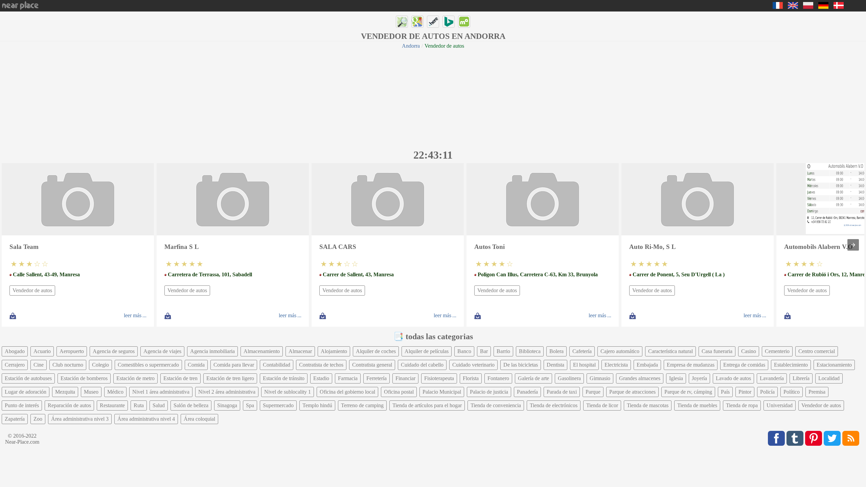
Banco (464, 351)
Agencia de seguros (114, 351)
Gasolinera (569, 378)
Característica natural (670, 351)
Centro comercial (816, 351)
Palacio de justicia (489, 392)
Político (791, 392)
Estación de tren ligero (230, 378)
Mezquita (65, 392)
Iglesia (676, 378)
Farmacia (348, 378)
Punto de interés (22, 405)
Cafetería (582, 351)
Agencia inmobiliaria (212, 351)
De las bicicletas (520, 365)
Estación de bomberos (84, 378)
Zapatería (15, 419)
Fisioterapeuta (439, 378)
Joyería (699, 378)
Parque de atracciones (632, 392)
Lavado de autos (733, 378)
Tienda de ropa (742, 405)
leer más (132, 315)
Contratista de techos (321, 365)
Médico (115, 392)
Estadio (321, 378)
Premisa (816, 392)
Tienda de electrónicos (553, 405)
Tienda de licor (602, 405)
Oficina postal (399, 392)
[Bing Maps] (448, 22)
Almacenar (300, 351)
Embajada (647, 365)
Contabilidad (276, 365)
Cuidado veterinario (473, 365)
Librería (801, 378)
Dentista (555, 365)
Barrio (503, 351)
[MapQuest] (464, 22)
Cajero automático (619, 351)
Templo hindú (317, 405)
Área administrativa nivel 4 (146, 419)
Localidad (829, 378)
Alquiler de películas (427, 351)
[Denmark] (839, 7)
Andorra (411, 46)
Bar (484, 351)
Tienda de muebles (697, 405)
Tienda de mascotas (647, 405)
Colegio (100, 365)
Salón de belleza (191, 405)
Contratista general (372, 365)
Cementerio (777, 351)
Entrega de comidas (744, 365)
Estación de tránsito (283, 378)
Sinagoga (227, 405)
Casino (748, 351)
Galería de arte (533, 378)
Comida (196, 365)
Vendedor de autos (32, 290)
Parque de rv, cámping (688, 392)
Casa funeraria (717, 351)
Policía (767, 392)
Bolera (556, 351)
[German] (823, 7)
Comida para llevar (233, 365)
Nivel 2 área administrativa (226, 392)
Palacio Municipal (442, 392)
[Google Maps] (417, 22)
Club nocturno (67, 365)
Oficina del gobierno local (347, 392)
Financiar (405, 378)
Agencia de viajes (162, 351)
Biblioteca (530, 351)
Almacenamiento (262, 351)
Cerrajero (15, 365)
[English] (793, 7)
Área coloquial (199, 419)
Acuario (42, 351)
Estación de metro (135, 378)
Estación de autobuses (28, 378)
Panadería (527, 392)
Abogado (15, 351)
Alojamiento (334, 351)
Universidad (780, 405)
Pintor (744, 392)
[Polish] (808, 7)
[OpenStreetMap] (402, 22)
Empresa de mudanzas (690, 365)
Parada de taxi (562, 392)
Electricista (616, 365)
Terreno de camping (362, 405)
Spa (250, 405)
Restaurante (112, 405)
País (725, 392)
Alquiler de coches (376, 351)
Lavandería (772, 378)
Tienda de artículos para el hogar (427, 405)
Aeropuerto (72, 351)
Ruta (139, 405)
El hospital (584, 365)
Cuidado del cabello (422, 365)
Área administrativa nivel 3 (80, 419)
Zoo (37, 419)
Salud (159, 405)
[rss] (850, 438)
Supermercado (278, 405)
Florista (471, 378)
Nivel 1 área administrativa (160, 392)
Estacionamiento (834, 365)
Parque (593, 392)
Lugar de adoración (25, 392)
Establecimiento (791, 365)
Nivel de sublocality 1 (287, 392)
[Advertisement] (433, 98)
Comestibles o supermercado (148, 365)
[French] (778, 7)
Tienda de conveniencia (496, 405)
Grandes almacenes (639, 378)
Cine (38, 365)
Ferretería (376, 378)
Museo (91, 392)
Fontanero (498, 378)
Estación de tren (180, 378)
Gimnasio (600, 378)
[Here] (433, 22)
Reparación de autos (69, 405)
